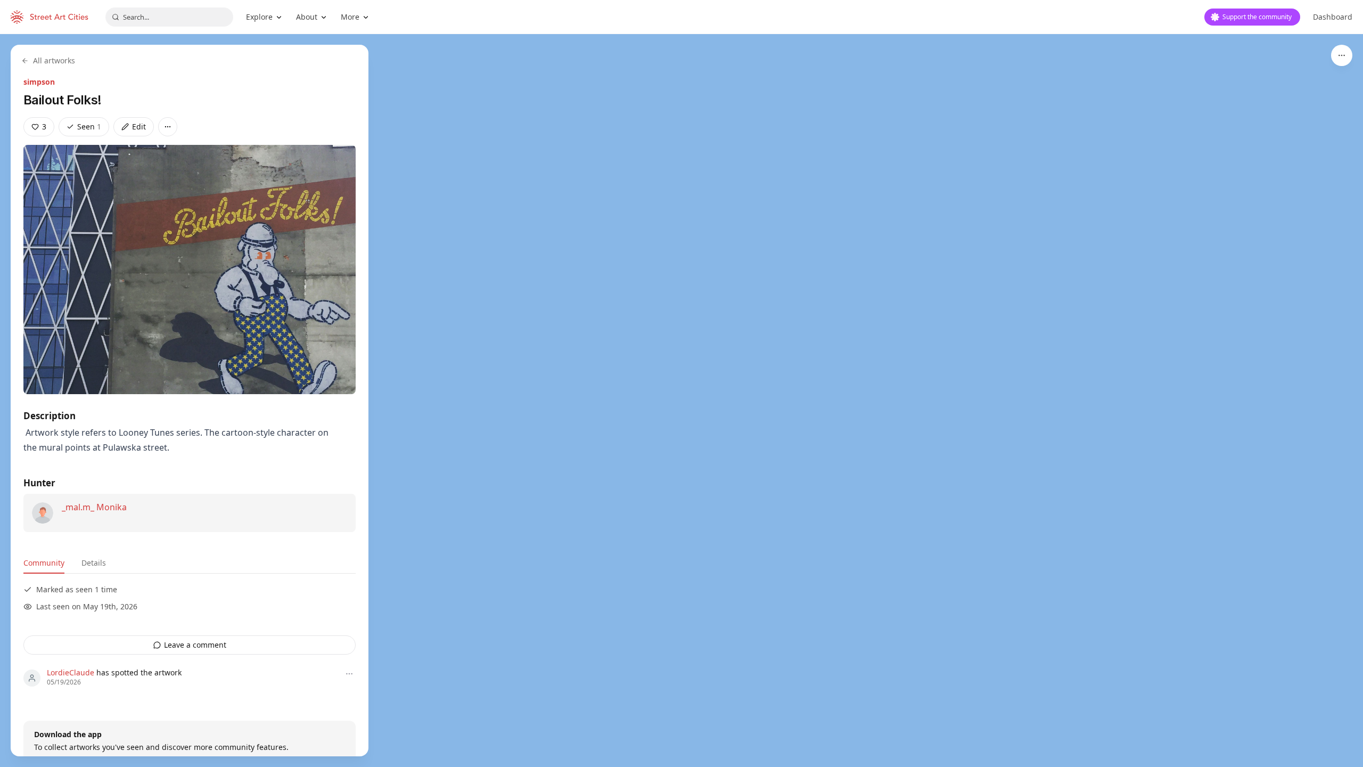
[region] (681, 400)
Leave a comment (195, 645)
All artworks (54, 60)
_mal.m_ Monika (94, 507)
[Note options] (349, 673)
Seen (89, 126)
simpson (39, 82)
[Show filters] (1341, 55)
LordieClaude (70, 672)
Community (43, 563)
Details (93, 563)
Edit (139, 126)
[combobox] (169, 17)
